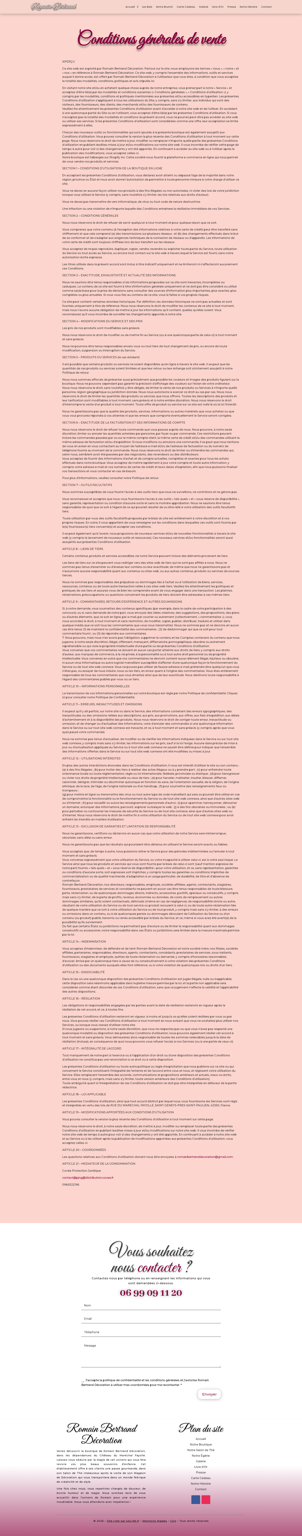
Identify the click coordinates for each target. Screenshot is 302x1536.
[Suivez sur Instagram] (206, 1499)
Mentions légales (154, 1521)
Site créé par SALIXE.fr (123, 1521)
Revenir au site (151, 1198)
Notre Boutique (201, 1444)
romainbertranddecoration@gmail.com (205, 1157)
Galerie (203, 7)
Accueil (130, 7)
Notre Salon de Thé (200, 1450)
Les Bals (147, 7)
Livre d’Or (218, 7)
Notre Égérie (201, 1455)
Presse (232, 7)
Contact (266, 7)
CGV (173, 1521)
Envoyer (209, 1394)
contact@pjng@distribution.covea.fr (88, 1177)
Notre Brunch (164, 7)
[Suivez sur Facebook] (195, 1499)
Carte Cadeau (186, 7)
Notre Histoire (248, 7)
